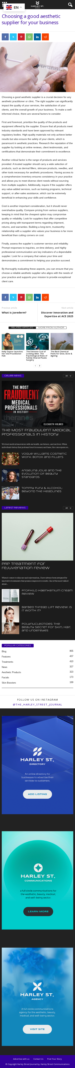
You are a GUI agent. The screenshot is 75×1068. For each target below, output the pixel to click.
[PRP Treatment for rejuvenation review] (37, 536)
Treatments (7, 662)
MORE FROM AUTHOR (51, 328)
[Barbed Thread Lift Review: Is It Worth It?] (10, 619)
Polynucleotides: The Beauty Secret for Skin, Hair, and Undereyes (46, 627)
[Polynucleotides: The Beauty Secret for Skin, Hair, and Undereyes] (10, 628)
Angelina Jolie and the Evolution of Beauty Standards (42, 473)
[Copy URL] (53, 36)
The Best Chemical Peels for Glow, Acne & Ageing (61, 353)
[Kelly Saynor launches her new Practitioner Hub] (13, 341)
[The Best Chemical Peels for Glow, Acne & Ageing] (62, 341)
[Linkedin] (37, 36)
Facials (5, 677)
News (4, 667)
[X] (13, 36)
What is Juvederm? (14, 312)
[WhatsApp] (29, 36)
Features (6, 656)
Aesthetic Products (11, 672)
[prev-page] (35, 366)
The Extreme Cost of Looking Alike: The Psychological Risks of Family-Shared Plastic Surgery (36, 355)
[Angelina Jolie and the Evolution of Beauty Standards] (10, 475)
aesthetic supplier (31, 97)
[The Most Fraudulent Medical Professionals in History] (37, 404)
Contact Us (38, 1059)
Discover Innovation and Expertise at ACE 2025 (57, 314)
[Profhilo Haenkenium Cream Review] (10, 595)
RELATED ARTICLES (22, 328)
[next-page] (39, 366)
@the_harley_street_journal (37, 704)
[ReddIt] (45, 36)
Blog (4, 651)
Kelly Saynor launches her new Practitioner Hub (12, 353)
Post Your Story (54, 1059)
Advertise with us (21, 1059)
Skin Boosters (9, 682)
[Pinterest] (21, 36)
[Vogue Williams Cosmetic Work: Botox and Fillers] (10, 458)
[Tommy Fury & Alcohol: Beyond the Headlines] (10, 493)
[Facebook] (5, 36)
